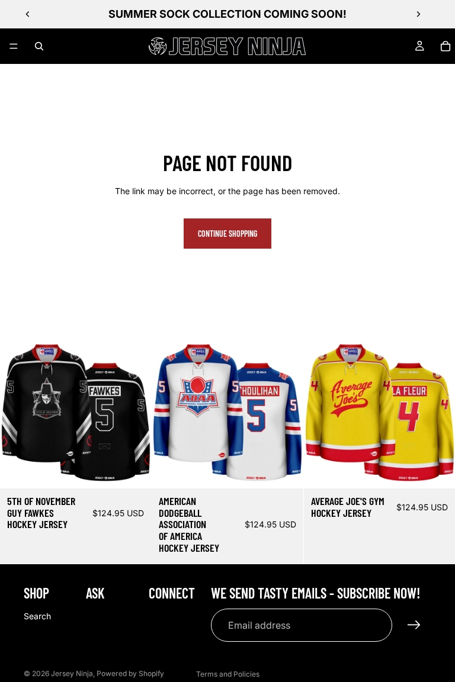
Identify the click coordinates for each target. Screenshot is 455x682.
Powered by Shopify (130, 673)
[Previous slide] (28, 14)
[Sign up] (414, 625)
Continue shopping (227, 234)
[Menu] (13, 46)
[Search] (39, 46)
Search (37, 616)
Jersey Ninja (72, 673)
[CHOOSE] (133, 470)
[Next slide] (418, 14)
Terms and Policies (227, 674)
